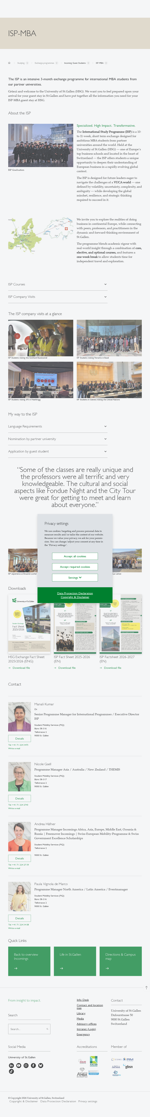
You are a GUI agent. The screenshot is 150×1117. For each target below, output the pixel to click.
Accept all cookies (75, 556)
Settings (73, 577)
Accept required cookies (75, 567)
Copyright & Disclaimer (75, 597)
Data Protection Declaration (75, 593)
